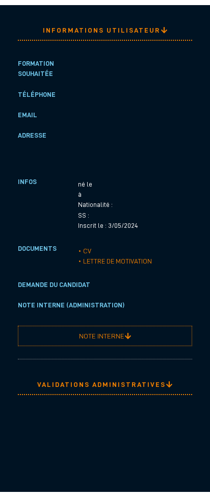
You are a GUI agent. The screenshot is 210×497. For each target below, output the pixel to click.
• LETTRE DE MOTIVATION (115, 261)
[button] (105, 30)
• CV (84, 251)
